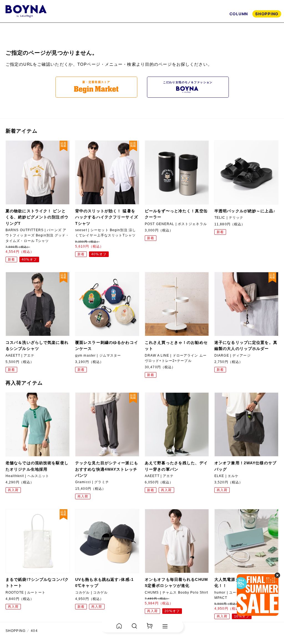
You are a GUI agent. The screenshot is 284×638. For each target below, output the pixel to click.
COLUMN (238, 13)
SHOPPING (266, 13)
